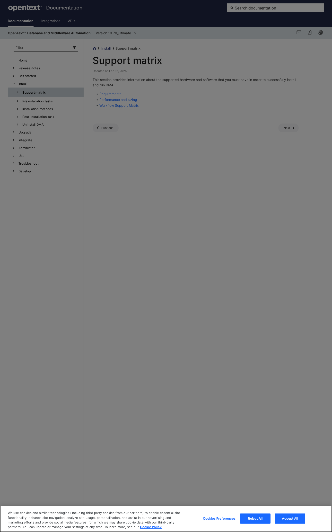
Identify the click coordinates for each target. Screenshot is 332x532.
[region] (166, 519)
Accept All (290, 518)
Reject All (255, 518)
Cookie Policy (151, 527)
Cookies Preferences (219, 518)
